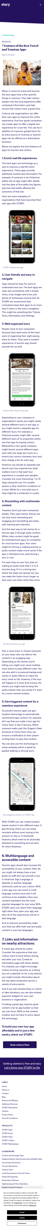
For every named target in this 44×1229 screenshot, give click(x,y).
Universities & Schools (11, 1162)
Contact (5, 1093)
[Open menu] (40, 5)
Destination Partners (10, 1180)
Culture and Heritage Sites (13, 1155)
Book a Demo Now (19, 1044)
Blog (4, 1097)
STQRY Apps (7, 1129)
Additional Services (10, 1104)
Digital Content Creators (12, 1187)
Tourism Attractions (10, 1166)
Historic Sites (7, 1169)
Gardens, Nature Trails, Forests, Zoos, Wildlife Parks (22, 1159)
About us (5, 1090)
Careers (5, 1111)
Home (4, 1086)
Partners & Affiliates (10, 1100)
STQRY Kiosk (7, 1133)
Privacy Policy (7, 1114)
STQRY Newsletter (10, 1107)
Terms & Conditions (10, 1118)
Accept (22, 1212)
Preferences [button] (32, 1205)
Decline (22, 1218)
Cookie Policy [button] (18, 1203)
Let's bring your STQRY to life (22, 1067)
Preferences (22, 1223)
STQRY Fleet (7, 1137)
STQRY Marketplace (10, 1144)
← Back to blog (8, 35)
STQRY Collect (8, 1140)
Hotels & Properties (10, 1176)
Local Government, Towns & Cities (16, 1173)
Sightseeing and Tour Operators (15, 1183)
